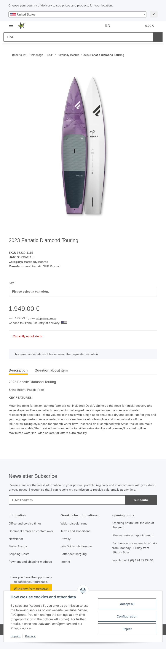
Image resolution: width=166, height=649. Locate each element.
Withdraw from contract (31, 588)
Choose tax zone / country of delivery (34, 322)
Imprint (16, 636)
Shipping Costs (19, 554)
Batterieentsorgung (74, 554)
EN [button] (107, 25)
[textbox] (78, 14)
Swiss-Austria (18, 546)
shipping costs (46, 318)
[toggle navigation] (11, 23)
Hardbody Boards (36, 261)
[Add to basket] (12, 68)
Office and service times (25, 523)
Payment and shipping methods (30, 561)
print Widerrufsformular (76, 546)
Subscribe (141, 500)
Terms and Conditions (75, 531)
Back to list (19, 55)
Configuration (127, 616)
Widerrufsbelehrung (74, 523)
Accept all (127, 604)
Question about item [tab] (51, 370)
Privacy (30, 636)
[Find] (158, 37)
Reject (127, 629)
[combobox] (77, 14)
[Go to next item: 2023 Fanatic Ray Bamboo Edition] (152, 55)
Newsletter (16, 538)
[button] (122, 25)
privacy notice (18, 489)
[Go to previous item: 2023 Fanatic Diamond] (143, 55)
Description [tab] (18, 370)
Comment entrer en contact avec (31, 531)
